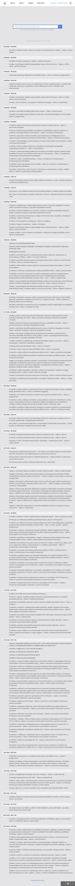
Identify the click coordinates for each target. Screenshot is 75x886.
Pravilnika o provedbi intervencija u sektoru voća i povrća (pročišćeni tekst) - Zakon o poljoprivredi (39, 396)
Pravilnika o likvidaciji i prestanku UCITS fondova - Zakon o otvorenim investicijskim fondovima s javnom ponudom (39, 715)
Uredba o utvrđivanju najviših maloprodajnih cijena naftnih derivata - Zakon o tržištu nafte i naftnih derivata (39, 65)
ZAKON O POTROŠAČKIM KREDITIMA (21, 243)
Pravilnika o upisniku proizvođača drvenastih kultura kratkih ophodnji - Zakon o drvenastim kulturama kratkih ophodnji (37, 626)
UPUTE (12, 3)
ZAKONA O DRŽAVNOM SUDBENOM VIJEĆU (24, 652)
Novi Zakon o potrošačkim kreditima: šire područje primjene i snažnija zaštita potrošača (40, 191)
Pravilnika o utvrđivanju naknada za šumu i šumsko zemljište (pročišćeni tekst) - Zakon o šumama (40, 603)
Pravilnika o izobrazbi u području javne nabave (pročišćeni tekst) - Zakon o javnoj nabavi (40, 270)
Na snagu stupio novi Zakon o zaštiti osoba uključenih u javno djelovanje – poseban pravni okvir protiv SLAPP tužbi (39, 809)
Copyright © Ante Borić (37, 880)
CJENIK (30, 3)
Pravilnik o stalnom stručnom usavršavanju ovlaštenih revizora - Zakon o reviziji (37, 855)
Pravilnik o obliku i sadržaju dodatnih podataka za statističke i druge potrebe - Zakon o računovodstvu (40, 851)
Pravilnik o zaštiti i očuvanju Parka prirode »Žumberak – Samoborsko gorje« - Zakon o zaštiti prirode (39, 442)
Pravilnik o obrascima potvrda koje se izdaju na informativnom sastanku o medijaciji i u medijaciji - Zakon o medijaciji (40, 217)
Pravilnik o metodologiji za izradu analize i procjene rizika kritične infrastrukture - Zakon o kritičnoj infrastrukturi (40, 142)
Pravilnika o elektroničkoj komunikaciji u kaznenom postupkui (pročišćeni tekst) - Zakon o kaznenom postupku (41, 356)
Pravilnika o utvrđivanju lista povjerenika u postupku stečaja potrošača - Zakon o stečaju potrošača (40, 379)
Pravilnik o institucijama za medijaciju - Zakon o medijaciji (29, 221)
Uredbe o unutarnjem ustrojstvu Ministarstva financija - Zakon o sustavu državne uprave (40, 375)
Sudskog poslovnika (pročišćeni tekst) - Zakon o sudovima (29, 346)
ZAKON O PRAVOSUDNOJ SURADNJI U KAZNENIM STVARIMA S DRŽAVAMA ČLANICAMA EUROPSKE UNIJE (38, 247)
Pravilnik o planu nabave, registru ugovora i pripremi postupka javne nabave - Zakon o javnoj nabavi (40, 266)
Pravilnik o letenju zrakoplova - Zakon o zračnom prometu (29, 61)
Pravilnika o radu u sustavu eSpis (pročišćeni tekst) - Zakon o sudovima (34, 349)
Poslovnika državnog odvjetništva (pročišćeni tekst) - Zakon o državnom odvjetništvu (39, 75)
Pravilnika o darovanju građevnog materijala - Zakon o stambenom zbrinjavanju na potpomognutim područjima (38, 165)
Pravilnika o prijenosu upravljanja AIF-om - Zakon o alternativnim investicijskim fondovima (37, 741)
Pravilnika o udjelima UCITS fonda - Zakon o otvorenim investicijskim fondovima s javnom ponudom (38, 702)
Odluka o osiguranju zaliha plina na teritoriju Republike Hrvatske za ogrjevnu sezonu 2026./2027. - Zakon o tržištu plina (39, 507)
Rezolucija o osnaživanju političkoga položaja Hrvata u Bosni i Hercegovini (35, 520)
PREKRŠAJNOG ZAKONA (17, 252)
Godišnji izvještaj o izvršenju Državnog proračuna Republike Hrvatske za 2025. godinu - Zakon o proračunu (40, 798)
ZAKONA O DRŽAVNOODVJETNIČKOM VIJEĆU (24, 655)
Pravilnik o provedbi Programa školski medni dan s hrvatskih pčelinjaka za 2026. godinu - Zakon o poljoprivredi (40, 115)
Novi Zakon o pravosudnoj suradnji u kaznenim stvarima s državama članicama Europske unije (40, 195)
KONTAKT (41, 3)
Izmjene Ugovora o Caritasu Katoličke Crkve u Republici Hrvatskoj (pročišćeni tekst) (38, 788)
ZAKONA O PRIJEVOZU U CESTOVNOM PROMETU (26, 649)
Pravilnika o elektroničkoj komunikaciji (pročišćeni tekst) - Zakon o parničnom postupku (40, 352)
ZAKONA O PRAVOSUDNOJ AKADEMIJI (22, 658)
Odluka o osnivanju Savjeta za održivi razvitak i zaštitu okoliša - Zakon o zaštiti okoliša (40, 471)
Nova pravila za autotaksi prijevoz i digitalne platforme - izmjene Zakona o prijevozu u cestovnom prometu (40, 458)
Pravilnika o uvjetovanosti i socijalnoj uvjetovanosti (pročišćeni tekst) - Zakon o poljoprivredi (37, 757)
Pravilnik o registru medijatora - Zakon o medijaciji (27, 224)
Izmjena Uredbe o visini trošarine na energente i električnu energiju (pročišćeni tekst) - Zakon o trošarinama (40, 233)
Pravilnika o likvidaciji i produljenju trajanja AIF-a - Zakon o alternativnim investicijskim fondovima (40, 730)
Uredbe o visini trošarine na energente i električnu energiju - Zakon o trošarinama (38, 102)
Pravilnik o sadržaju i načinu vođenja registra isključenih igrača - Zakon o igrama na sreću (40, 516)
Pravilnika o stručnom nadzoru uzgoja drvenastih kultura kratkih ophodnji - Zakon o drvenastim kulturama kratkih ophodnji (39, 621)
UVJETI (21, 3)
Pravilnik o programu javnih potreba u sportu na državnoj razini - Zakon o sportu (37, 434)
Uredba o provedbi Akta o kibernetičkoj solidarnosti (27, 594)
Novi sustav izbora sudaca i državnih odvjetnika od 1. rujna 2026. (32, 462)
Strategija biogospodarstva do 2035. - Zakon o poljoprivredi (30, 777)
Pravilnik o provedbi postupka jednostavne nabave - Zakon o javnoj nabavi (35, 111)
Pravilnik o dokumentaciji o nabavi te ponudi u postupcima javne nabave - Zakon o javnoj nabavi (40, 51)
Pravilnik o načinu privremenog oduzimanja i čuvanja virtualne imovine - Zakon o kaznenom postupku (37, 126)
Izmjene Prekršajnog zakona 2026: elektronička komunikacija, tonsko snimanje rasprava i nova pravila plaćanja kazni (40, 181)
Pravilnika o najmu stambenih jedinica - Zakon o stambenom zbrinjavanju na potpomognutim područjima (36, 160)
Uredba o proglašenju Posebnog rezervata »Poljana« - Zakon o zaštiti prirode (36, 774)
